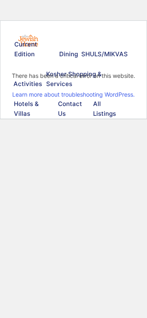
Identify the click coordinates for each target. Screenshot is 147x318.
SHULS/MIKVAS (103, 54)
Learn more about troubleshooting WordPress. (73, 94)
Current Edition (25, 49)
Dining (68, 54)
